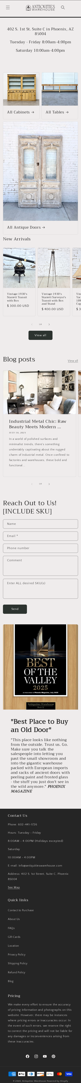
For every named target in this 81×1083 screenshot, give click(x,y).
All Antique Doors (24, 227)
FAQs (11, 928)
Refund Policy (16, 972)
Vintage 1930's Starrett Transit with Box (17, 297)
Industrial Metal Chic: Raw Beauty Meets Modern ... (37, 424)
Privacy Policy (16, 954)
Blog (10, 981)
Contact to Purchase (21, 910)
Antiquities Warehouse (34, 1081)
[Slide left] (32, 324)
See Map (14, 887)
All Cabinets (18, 112)
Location (13, 945)
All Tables (55, 112)
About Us (14, 919)
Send (15, 609)
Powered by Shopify (57, 1081)
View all (40, 335)
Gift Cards (14, 937)
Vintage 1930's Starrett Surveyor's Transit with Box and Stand (54, 299)
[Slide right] (49, 324)
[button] (8, 7)
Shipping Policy (18, 963)
